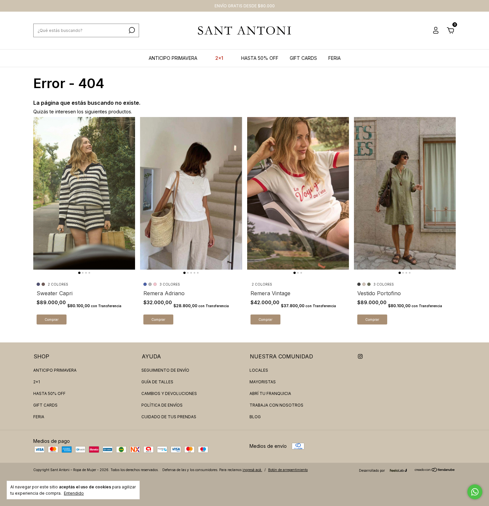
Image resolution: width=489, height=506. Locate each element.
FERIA (334, 58)
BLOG (255, 416)
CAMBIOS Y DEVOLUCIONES (169, 393)
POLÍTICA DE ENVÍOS (162, 405)
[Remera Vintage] (298, 193)
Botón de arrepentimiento (288, 470)
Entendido (74, 493)
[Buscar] (131, 30)
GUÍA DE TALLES (157, 381)
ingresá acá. (252, 470)
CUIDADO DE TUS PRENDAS (168, 416)
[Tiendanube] (435, 470)
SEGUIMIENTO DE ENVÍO (165, 370)
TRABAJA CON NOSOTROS (276, 405)
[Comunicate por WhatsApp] (474, 491)
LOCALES (258, 370)
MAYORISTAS (262, 381)
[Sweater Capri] (84, 193)
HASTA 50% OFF (259, 58)
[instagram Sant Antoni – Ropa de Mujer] (360, 356)
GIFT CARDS (303, 58)
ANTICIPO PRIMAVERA (173, 58)
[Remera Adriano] (191, 193)
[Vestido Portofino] (405, 193)
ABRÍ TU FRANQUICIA (270, 393)
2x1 (219, 58)
